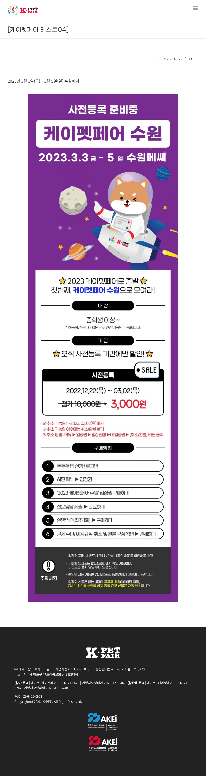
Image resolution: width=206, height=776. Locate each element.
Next (189, 58)
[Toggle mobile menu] (195, 8)
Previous (171, 58)
